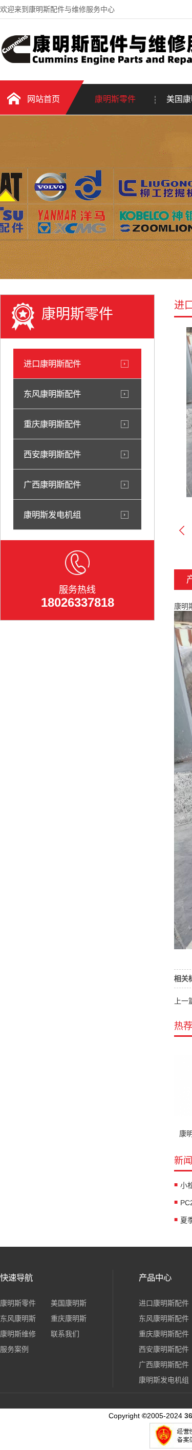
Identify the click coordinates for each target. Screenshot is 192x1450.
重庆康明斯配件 (52, 424)
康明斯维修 (18, 1334)
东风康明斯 (18, 1318)
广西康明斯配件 (52, 484)
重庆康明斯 (69, 1318)
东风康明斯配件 (52, 393)
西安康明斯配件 (52, 454)
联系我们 (65, 1334)
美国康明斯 (69, 1303)
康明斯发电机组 (52, 514)
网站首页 (43, 99)
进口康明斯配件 (52, 363)
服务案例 (14, 1349)
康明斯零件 (115, 99)
